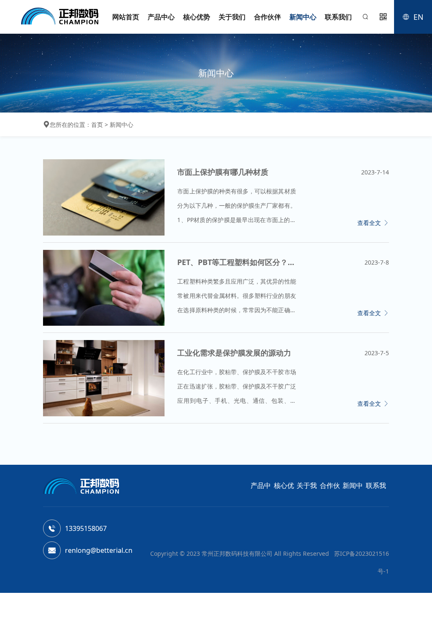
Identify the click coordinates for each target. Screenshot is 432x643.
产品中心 (161, 16)
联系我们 (338, 16)
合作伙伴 (267, 16)
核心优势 (196, 16)
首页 (97, 125)
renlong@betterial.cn (98, 550)
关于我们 (232, 16)
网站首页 (125, 16)
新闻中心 (302, 16)
